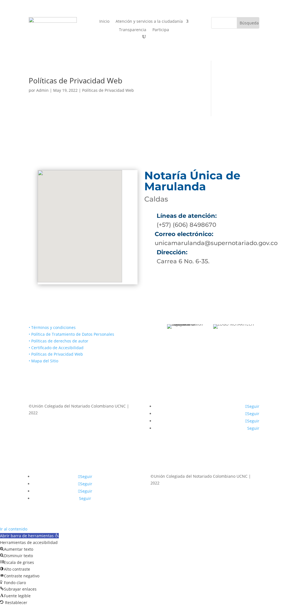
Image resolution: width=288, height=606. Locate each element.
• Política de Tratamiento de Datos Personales (71, 334)
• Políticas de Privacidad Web (56, 354)
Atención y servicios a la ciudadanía (149, 21)
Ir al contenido (13, 529)
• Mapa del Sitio (44, 360)
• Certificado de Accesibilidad (56, 347)
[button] (29, 535)
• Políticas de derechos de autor (58, 341)
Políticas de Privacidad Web (75, 81)
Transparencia (132, 30)
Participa (160, 30)
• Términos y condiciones (52, 327)
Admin (42, 90)
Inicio (104, 21)
